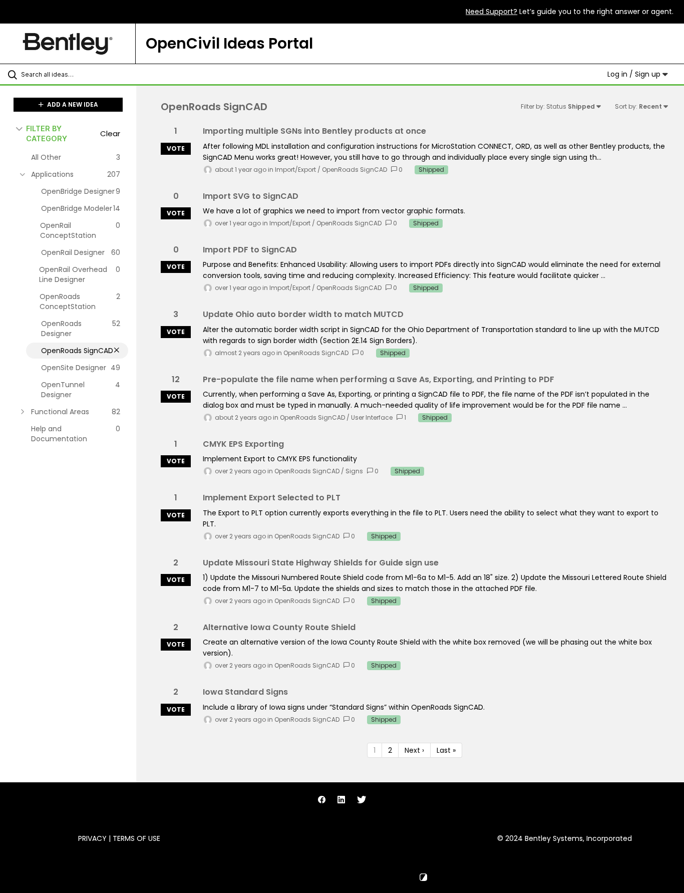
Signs (354, 471)
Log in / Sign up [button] (634, 74)
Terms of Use (136, 838)
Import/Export (295, 169)
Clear (110, 133)
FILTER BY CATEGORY (46, 133)
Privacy (92, 838)
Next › (414, 750)
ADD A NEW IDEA (72, 104)
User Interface (372, 417)
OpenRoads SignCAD (354, 169)
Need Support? (491, 12)
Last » (446, 750)
